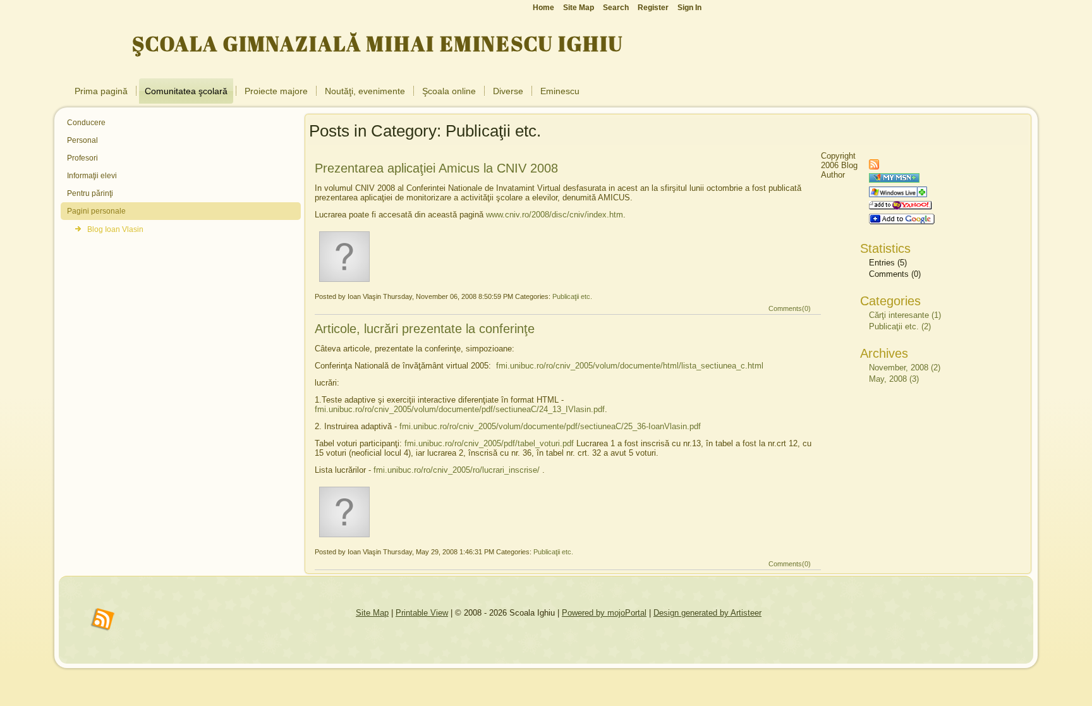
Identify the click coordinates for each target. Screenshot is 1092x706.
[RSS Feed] (874, 166)
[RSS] (103, 620)
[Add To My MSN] (894, 180)
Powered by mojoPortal (604, 613)
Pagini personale (96, 211)
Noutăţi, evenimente (365, 91)
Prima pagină (101, 91)
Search (616, 7)
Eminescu (559, 91)
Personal (82, 140)
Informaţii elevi (92, 175)
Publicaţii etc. (572, 296)
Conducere (86, 122)
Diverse (508, 91)
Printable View (422, 613)
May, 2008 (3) (894, 379)
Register (653, 7)
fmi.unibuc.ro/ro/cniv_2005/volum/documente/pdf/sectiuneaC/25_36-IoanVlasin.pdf (550, 426)
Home (543, 7)
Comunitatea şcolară (186, 91)
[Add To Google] (902, 221)
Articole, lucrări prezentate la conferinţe (425, 329)
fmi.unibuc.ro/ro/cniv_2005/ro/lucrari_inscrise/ (456, 470)
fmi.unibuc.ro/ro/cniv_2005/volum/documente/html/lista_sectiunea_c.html (629, 365)
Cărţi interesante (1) (905, 315)
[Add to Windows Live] (898, 194)
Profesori (82, 158)
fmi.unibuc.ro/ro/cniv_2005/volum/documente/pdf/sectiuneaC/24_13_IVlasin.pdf (460, 409)
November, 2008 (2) (904, 367)
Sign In (689, 7)
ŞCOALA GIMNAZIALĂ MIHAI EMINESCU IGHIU (377, 43)
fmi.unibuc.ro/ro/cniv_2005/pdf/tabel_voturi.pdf (489, 443)
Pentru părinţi (90, 193)
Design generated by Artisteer (707, 613)
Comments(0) (789, 308)
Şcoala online (449, 91)
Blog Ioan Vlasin (115, 229)
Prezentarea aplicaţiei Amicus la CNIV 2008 (436, 168)
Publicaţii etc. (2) (900, 326)
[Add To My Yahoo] (900, 207)
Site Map (372, 613)
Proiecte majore (276, 91)
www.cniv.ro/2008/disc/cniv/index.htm (554, 214)
